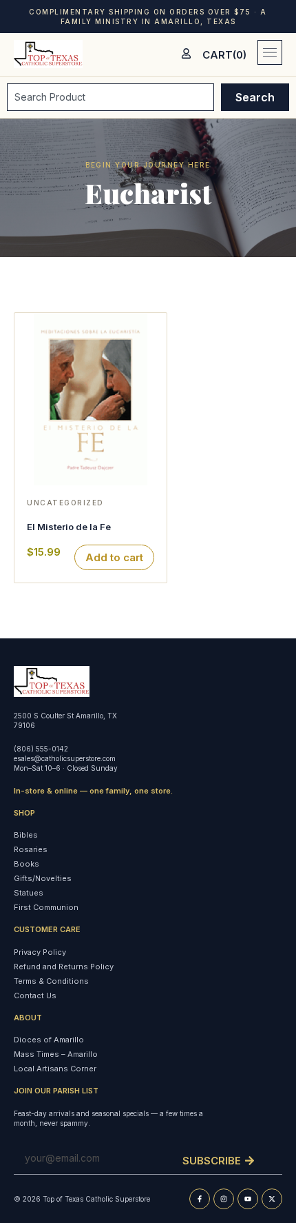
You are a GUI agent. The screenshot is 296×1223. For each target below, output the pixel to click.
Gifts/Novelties (43, 878)
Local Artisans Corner (55, 1068)
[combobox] (110, 97)
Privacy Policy (40, 952)
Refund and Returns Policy (64, 966)
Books (26, 864)
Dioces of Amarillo (49, 1039)
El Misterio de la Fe (69, 526)
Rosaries (30, 849)
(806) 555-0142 (41, 749)
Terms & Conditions (51, 981)
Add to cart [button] (114, 557)
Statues (28, 893)
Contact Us (35, 995)
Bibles (26, 835)
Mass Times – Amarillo (56, 1054)
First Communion (46, 907)
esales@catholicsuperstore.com (65, 758)
